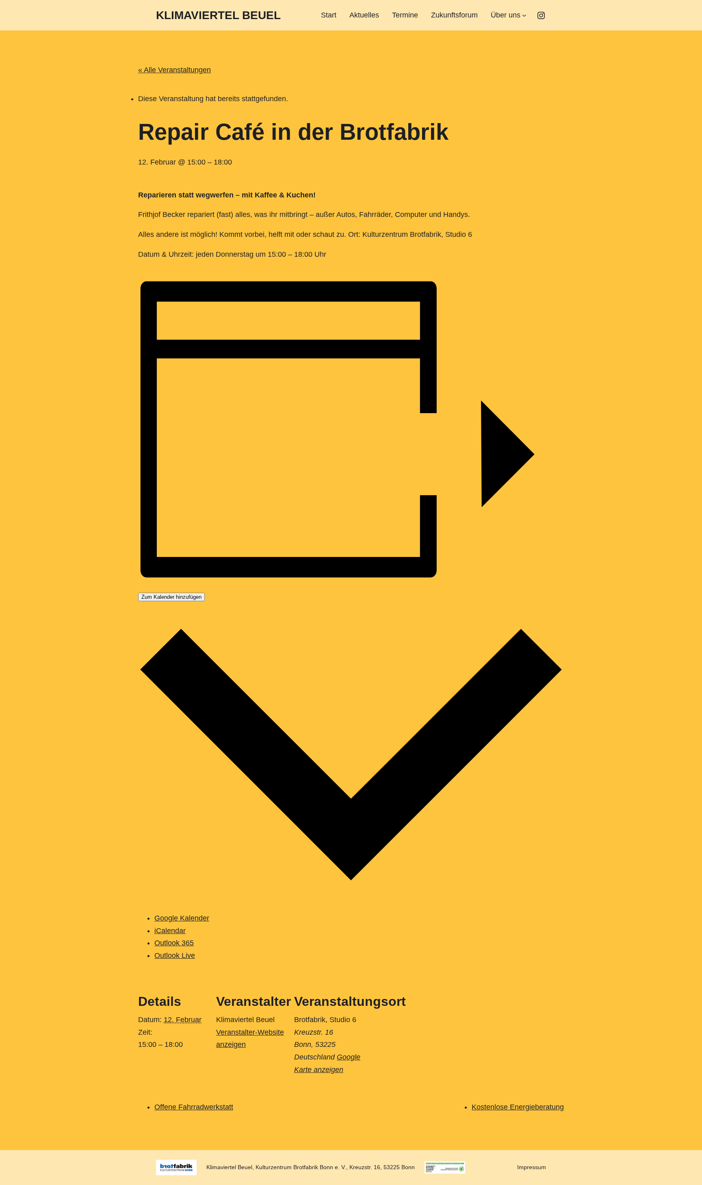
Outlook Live (174, 955)
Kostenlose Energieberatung (518, 1107)
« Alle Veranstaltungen (174, 70)
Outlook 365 (174, 943)
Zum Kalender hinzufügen (171, 597)
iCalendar (170, 931)
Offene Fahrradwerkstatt (193, 1107)
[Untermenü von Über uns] (524, 15)
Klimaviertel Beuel (218, 15)
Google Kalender (181, 918)
